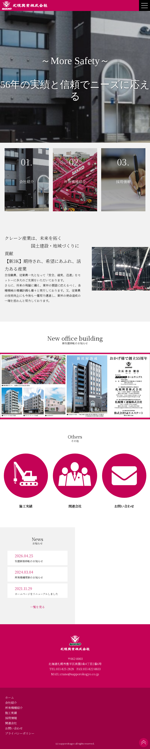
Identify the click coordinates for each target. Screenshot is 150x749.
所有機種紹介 (14, 708)
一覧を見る (37, 607)
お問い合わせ (14, 728)
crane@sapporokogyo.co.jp (79, 674)
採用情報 (11, 718)
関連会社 (11, 723)
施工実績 (11, 713)
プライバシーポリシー (19, 733)
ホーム (9, 697)
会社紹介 (11, 703)
